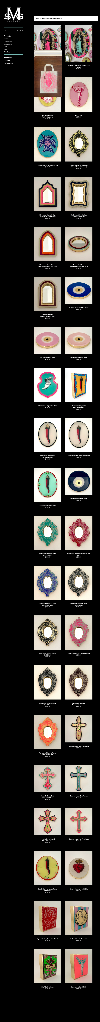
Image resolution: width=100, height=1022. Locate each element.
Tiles (5, 47)
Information (8, 57)
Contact (7, 60)
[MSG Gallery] (13, 15)
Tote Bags (7, 52)
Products (7, 36)
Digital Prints (8, 41)
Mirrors (6, 49)
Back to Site (8, 63)
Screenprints (8, 44)
